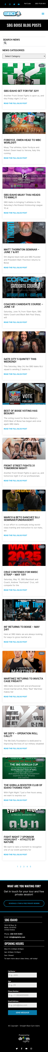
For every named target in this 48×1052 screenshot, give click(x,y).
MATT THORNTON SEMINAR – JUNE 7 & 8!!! (21, 251)
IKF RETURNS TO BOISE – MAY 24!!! (22, 628)
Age (9, 981)
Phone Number (14, 991)
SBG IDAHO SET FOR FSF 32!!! (21, 90)
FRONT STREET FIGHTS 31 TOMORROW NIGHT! (19, 467)
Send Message (22, 1012)
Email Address (14, 1001)
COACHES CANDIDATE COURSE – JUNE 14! (23, 305)
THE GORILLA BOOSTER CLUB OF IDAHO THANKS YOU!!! (23, 786)
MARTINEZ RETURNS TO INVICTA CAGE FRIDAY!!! (23, 680)
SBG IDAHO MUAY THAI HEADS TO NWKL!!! (22, 196)
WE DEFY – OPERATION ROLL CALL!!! (21, 735)
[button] (43, 14)
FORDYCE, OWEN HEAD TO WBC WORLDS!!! (22, 141)
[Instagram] (10, 4)
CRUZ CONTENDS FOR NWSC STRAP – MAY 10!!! (21, 573)
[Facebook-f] (5, 4)
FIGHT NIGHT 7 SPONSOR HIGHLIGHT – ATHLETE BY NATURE (19, 839)
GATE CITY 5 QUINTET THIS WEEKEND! (20, 360)
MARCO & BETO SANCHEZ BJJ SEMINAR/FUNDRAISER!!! (22, 518)
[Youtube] (18, 4)
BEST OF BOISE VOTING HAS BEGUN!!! (20, 412)
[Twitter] (14, 4)
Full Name (12, 971)
